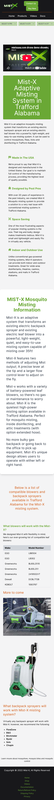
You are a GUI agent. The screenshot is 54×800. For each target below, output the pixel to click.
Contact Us (31, 3)
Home (12, 16)
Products (22, 16)
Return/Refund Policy (27, 790)
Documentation (27, 787)
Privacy (27, 796)
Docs (42, 16)
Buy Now (32, 8)
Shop (27, 781)
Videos (33, 16)
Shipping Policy (27, 793)
